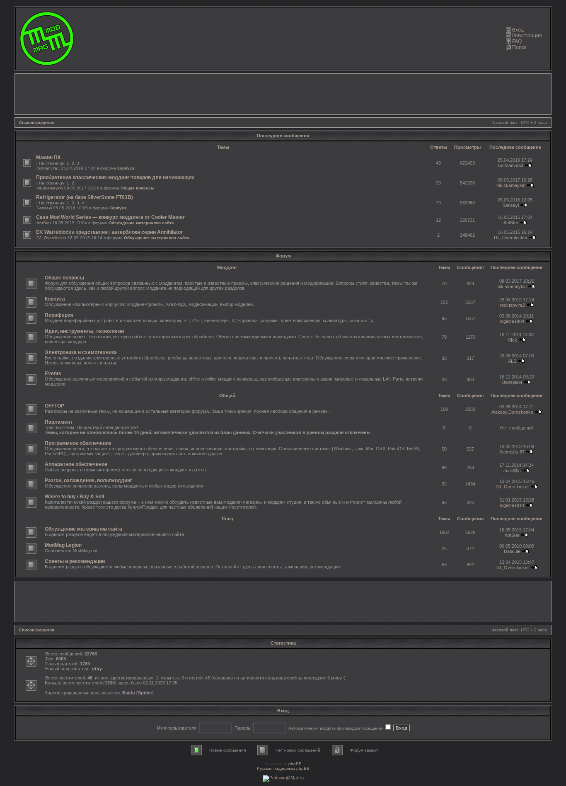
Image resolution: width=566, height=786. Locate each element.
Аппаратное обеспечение (76, 464)
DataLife (512, 551)
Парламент (59, 422)
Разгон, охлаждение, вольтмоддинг (88, 480)
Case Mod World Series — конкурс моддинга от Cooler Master (110, 217)
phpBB (295, 764)
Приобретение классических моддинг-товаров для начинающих (115, 177)
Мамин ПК (48, 157)
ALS (512, 361)
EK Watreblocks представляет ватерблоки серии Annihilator (109, 232)
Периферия (59, 315)
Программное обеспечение (78, 443)
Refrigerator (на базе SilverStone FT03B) (84, 197)
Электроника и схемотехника (81, 352)
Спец (227, 518)
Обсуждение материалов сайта (141, 223)
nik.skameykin (49, 188)
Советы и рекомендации (75, 561)
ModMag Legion (63, 545)
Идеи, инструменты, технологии (84, 331)
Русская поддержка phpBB (283, 768)
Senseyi (44, 208)
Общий (227, 395)
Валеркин (512, 382)
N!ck (512, 339)
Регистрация (527, 36)
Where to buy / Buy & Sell (74, 497)
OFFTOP (54, 406)
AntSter (43, 223)
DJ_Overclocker (51, 237)
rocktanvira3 (48, 168)
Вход (518, 30)
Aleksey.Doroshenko (512, 412)
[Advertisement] (283, 94)
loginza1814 (512, 505)
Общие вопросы (138, 188)
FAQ (517, 41)
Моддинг (227, 267)
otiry (97, 668)
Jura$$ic (512, 470)
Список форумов (36, 122)
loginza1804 (512, 321)
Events (53, 373)
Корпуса (126, 168)
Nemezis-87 (512, 451)
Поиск (519, 47)
